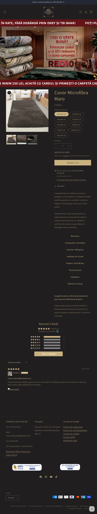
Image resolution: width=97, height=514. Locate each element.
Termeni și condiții (71, 434)
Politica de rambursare (73, 427)
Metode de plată (70, 440)
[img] (14, 369)
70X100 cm (61, 130)
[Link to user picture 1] (13, 393)
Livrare (65, 156)
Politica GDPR (69, 437)
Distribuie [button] (61, 186)
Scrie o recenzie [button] (48, 354)
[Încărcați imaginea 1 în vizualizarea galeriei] (11, 139)
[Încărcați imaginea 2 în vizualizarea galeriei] (22, 139)
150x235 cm (61, 119)
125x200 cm (76, 114)
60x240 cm (75, 130)
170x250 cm (76, 119)
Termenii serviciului (71, 506)
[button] (5, 12)
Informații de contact (75, 508)
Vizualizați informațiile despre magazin (71, 180)
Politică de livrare (85, 506)
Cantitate (57, 141)
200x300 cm (61, 125)
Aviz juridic (87, 508)
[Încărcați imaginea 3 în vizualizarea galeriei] (32, 139)
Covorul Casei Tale (20, 506)
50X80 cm (76, 125)
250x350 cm (61, 135)
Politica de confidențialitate (75, 430)
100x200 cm (61, 114)
